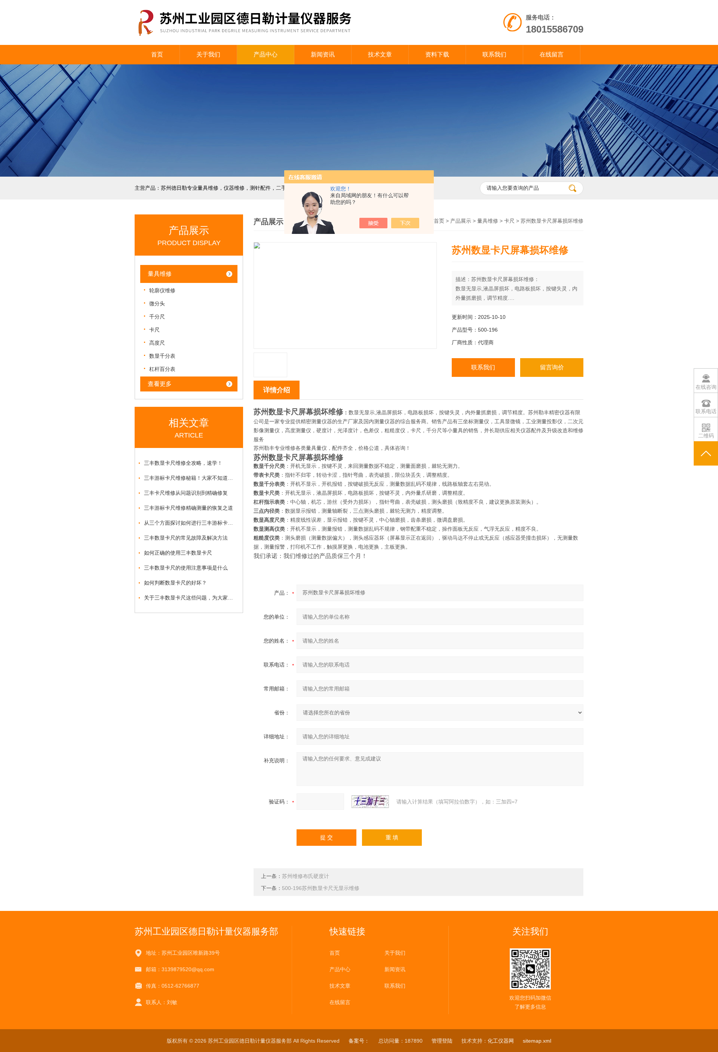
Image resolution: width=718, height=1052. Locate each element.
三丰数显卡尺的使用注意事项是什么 (186, 568)
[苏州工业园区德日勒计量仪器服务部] (272, 7)
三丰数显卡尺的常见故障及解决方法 (186, 538)
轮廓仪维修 (162, 290)
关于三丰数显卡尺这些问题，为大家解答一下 (190, 598)
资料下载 (437, 54)
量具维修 (160, 274)
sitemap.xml (537, 1041)
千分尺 (157, 317)
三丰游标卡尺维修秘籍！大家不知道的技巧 (190, 478)
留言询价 (552, 367)
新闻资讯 (323, 54)
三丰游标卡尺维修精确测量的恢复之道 (188, 508)
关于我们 (208, 54)
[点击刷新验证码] (370, 801)
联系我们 (494, 54)
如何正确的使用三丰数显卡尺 (178, 553)
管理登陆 (442, 1041)
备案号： (359, 1041)
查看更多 (160, 384)
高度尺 (157, 343)
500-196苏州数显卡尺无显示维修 (320, 888)
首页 (157, 54)
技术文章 (380, 54)
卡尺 (154, 330)
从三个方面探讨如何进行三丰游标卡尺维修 (190, 523)
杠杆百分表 (162, 369)
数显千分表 (162, 356)
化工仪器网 (501, 1041)
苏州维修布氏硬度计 (305, 876)
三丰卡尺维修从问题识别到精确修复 (186, 493)
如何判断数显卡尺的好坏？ (175, 583)
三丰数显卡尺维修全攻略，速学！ (183, 463)
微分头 (157, 304)
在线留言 (552, 54)
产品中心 (265, 54)
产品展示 (460, 221)
